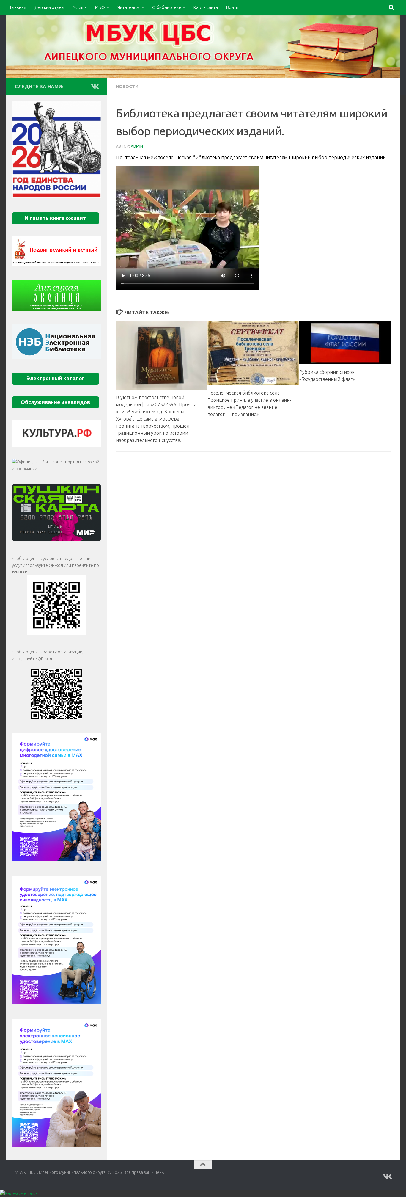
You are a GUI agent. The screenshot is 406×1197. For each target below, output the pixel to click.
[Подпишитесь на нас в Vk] (94, 86)
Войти (232, 7)
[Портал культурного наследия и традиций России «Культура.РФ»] (56, 433)
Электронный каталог (55, 378)
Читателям (128, 7)
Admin (137, 146)
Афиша (80, 7)
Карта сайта (205, 7)
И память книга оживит (55, 218)
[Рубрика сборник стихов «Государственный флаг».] (345, 342)
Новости (127, 86)
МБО (100, 7)
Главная (18, 7)
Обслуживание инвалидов (55, 402)
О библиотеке (166, 7)
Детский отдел (49, 7)
